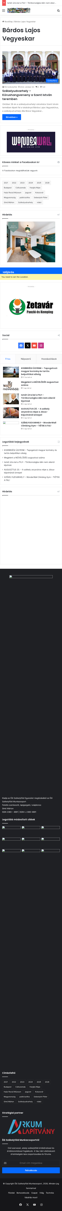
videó (39, 202)
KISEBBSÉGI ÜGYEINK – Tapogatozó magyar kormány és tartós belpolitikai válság (39, 371)
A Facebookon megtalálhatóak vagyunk (19, 170)
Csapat (34, 1193)
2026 (47, 183)
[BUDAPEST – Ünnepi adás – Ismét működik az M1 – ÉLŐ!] (11, 843)
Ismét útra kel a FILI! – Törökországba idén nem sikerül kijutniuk (38, 397)
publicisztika (25, 197)
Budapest (8, 188)
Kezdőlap (8, 21)
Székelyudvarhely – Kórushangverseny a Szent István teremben (27, 95)
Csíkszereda (21, 188)
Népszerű (26, 358)
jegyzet (28, 192)
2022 (14, 183)
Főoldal (11, 1193)
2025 (39, 183)
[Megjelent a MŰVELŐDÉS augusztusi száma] (11, 386)
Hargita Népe (35, 188)
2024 (31, 183)
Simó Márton (9, 202)
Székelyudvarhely (25, 202)
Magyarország (10, 197)
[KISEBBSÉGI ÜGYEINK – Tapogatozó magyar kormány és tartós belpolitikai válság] (11, 372)
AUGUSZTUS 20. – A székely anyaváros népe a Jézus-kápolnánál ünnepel (35, 411)
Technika (50, 1193)
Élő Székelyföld (10, 87)
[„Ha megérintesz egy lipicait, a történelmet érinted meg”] (50, 957)
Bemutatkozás (23, 1193)
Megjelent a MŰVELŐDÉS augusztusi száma (24, 457)
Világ (42, 1193)
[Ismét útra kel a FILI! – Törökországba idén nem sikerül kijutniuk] (11, 398)
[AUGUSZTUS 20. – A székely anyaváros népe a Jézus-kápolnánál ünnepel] (11, 412)
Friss (7, 358)
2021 (6, 183)
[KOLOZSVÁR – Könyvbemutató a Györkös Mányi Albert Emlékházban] (31, 854)
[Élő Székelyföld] (18, 10)
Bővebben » (11, 117)
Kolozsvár (39, 192)
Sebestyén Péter (40, 197)
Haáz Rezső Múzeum (12, 192)
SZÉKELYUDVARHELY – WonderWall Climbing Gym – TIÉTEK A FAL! (38, 424)
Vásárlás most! (31, 1197)
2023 (22, 183)
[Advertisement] (31, 529)
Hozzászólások (49, 358)
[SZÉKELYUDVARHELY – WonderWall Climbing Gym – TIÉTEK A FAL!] (11, 426)
